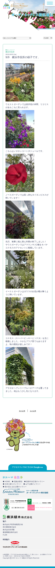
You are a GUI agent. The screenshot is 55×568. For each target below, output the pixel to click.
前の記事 (22, 411)
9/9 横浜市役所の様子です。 (23, 57)
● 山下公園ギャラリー (31, 484)
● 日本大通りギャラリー (12, 484)
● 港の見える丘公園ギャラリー (14, 487)
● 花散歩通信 (17, 481)
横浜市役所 (10, 52)
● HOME (6, 481)
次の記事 (33, 411)
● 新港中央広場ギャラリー (34, 481)
